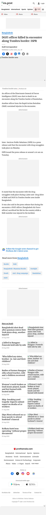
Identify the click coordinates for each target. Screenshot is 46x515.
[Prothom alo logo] (23, 449)
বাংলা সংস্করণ (35, 464)
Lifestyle (35, 457)
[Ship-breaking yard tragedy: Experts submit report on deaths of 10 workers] (36, 404)
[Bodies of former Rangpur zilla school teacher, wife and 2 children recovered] (36, 374)
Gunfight (33, 269)
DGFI (6, 278)
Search (27, 464)
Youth (16, 457)
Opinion (30, 9)
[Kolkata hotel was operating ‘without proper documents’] (36, 432)
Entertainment (25, 457)
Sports (24, 9)
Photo (8, 464)
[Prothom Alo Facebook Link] (13, 474)
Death (6, 273)
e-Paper (21, 464)
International (15, 9)
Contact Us (37, 492)
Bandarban (37, 273)
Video (14, 464)
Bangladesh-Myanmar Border (15, 269)
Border (6, 264)
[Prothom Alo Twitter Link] (18, 474)
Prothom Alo (6, 492)
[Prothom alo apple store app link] (31, 484)
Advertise (16, 492)
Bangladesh (5, 9)
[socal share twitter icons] (8, 55)
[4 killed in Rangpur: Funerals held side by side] (36, 347)
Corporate (37, 460)
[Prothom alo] (7, 3)
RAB (14, 264)
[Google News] (34, 474)
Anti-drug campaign (20, 273)
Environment (9, 460)
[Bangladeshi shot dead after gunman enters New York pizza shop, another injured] (36, 332)
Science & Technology (23, 460)
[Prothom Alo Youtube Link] (29, 474)
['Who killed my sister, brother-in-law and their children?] (36, 360)
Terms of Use (27, 492)
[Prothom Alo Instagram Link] (23, 474)
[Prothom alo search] (34, 3)
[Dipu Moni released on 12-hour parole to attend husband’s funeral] (36, 419)
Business (9, 457)
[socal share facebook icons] (4, 55)
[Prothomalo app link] (15, 484)
